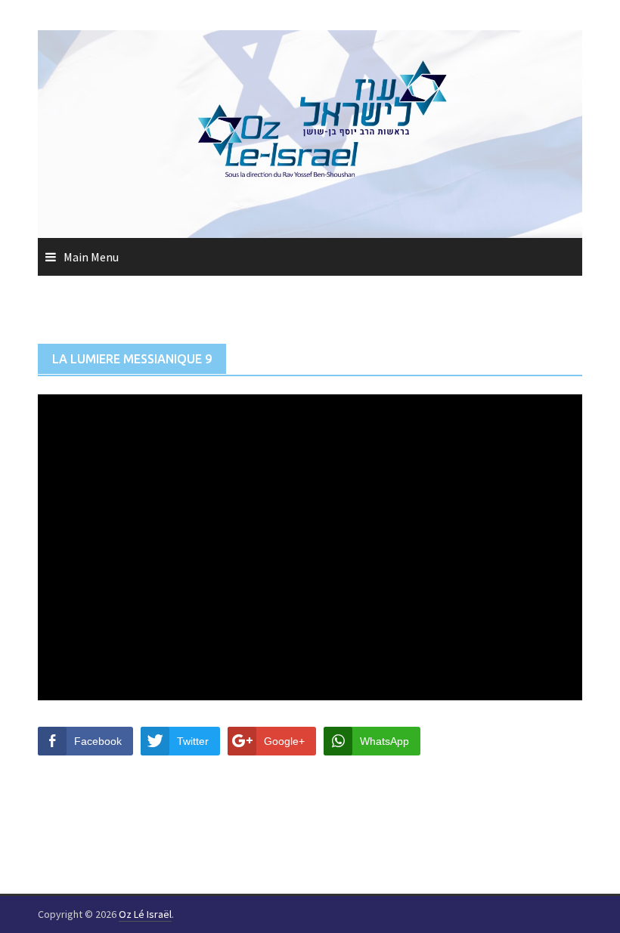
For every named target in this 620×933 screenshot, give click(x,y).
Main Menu (91, 256)
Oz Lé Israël (145, 914)
